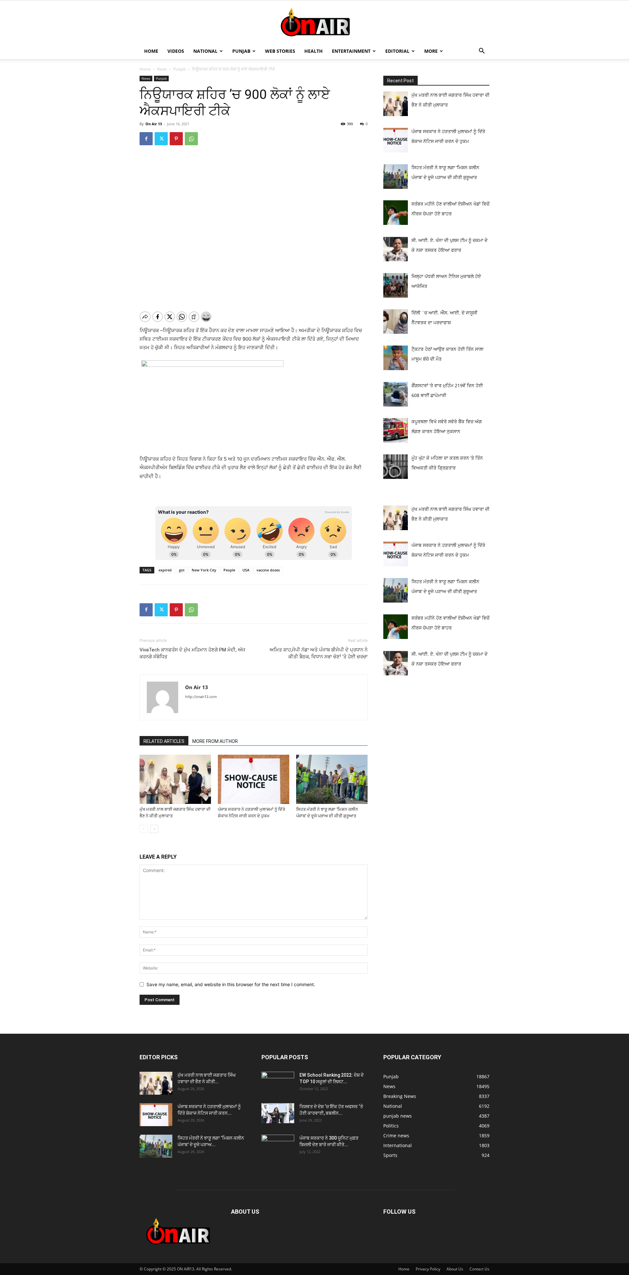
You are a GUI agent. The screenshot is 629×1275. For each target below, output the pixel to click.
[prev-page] (144, 829)
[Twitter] (161, 138)
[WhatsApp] (191, 138)
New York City (204, 570)
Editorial (397, 51)
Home (151, 51)
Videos (175, 51)
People (229, 570)
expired (165, 570)
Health (313, 51)
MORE (431, 51)
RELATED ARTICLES (163, 741)
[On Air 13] (314, 22)
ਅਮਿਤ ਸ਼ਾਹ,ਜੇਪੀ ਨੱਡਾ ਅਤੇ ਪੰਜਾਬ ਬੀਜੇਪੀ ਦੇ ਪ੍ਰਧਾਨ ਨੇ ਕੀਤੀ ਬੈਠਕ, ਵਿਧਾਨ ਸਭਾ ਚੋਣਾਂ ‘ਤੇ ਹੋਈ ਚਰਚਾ (319, 653)
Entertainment (351, 51)
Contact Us (479, 1269)
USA (245, 570)
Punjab (241, 51)
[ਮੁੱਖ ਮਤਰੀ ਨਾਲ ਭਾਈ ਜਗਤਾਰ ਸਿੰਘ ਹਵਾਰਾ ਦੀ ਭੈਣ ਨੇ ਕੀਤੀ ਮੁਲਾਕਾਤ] (175, 779)
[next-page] (154, 829)
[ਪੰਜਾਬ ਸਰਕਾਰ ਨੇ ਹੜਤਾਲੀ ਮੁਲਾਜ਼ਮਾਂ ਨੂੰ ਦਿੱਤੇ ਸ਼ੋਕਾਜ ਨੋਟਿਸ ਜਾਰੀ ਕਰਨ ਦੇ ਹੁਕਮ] (253, 779)
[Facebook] (146, 138)
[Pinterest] (176, 138)
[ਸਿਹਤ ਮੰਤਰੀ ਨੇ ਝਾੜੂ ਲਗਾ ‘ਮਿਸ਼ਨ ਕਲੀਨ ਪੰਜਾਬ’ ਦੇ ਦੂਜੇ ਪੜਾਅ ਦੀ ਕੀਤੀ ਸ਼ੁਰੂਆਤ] (332, 779)
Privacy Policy (428, 1269)
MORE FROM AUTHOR (215, 741)
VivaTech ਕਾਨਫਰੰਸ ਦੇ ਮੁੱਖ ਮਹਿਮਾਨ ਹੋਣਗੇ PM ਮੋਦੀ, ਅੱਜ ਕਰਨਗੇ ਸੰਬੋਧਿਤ (192, 653)
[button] (481, 52)
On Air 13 (153, 123)
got (181, 570)
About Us (455, 1269)
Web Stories (280, 51)
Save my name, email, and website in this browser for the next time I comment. (230, 984)
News (162, 69)
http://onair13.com (201, 696)
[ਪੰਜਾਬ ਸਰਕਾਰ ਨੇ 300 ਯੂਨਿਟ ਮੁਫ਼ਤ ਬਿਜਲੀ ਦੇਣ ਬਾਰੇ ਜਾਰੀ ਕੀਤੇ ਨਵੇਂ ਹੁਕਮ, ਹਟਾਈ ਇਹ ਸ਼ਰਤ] (277, 1144)
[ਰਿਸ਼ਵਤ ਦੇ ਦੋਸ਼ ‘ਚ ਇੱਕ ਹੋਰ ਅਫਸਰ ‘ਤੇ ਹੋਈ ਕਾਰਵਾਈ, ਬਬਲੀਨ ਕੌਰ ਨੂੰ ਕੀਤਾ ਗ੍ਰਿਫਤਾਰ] (277, 1113)
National (205, 51)
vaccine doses (268, 570)
